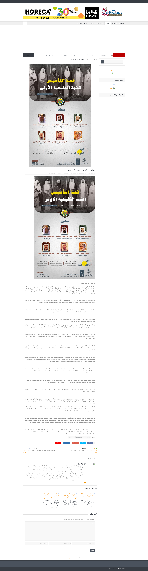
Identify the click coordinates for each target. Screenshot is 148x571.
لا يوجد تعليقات (67, 173)
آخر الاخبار (114, 23)
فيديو (85, 23)
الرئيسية (121, 23)
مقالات (107, 23)
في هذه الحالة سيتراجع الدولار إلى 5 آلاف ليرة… (43, 451)
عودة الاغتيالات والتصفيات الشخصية (78, 450)
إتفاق (88, 437)
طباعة (59, 173)
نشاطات (92, 23)
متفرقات (80, 23)
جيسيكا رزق (90, 173)
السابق (84, 448)
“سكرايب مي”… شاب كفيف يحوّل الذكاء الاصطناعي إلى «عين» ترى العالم (84, 55)
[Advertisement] (74, 40)
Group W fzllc (118, 569)
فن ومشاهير (100, 23)
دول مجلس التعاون (80, 437)
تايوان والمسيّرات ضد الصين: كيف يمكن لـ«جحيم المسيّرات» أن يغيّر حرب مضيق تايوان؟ (69, 502)
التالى (36, 448)
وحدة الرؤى (71, 437)
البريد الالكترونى (52, 173)
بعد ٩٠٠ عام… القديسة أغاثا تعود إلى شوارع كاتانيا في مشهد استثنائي (88, 502)
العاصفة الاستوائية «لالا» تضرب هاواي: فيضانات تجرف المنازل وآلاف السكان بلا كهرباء (45, 55)
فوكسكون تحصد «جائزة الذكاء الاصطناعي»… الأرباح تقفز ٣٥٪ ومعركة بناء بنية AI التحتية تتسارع (51, 503)
